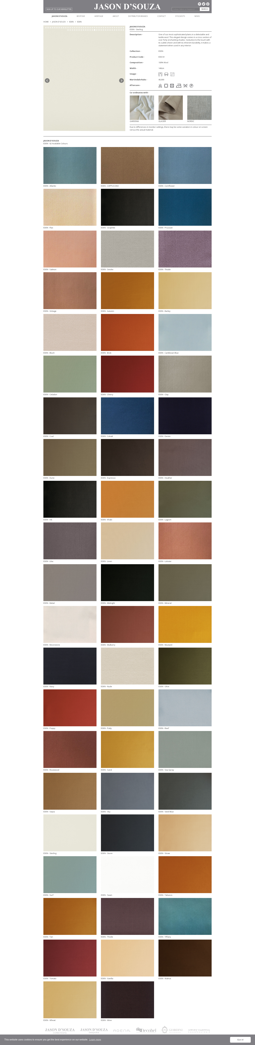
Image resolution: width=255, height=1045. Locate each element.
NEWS (197, 16)
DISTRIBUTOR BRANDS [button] (138, 16)
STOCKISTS (180, 16)
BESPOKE (81, 16)
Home (46, 22)
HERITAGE (98, 16)
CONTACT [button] (161, 16)
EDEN (71, 22)
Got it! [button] (240, 1040)
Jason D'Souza (59, 22)
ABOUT (116, 16)
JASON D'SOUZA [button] (59, 16)
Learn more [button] (95, 1039)
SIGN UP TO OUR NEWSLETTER (58, 9)
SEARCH (204, 9)
